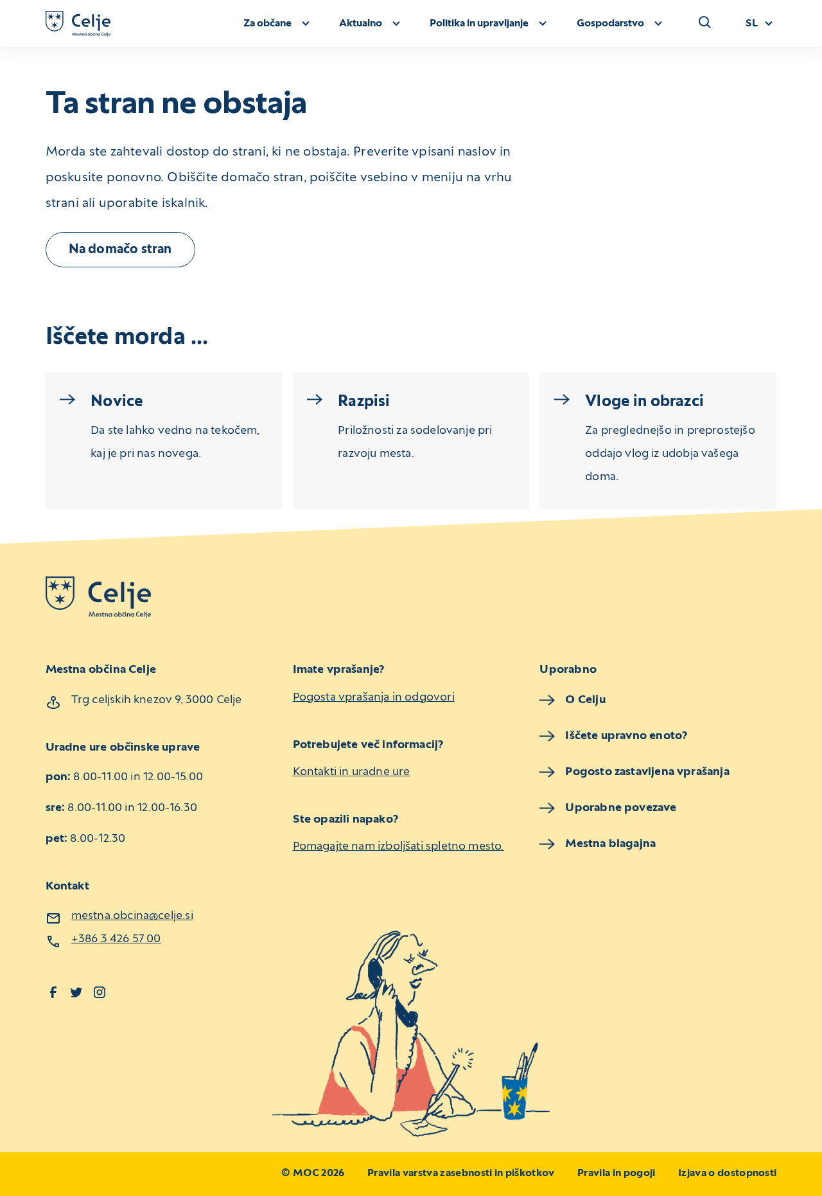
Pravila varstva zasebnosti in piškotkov (460, 1173)
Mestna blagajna (610, 844)
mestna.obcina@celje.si (132, 916)
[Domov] (78, 24)
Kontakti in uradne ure (351, 772)
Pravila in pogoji (616, 1173)
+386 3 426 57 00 (116, 939)
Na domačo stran (120, 250)
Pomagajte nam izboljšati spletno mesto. (398, 846)
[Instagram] (99, 992)
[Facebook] (53, 992)
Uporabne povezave (620, 808)
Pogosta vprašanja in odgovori (374, 697)
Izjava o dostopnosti (727, 1173)
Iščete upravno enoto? (626, 736)
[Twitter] (76, 992)
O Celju (585, 700)
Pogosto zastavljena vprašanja (647, 772)
